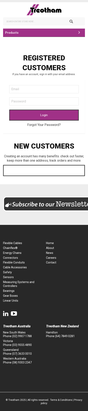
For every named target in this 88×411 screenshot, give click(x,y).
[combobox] (44, 21)
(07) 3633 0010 (22, 353)
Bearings (9, 290)
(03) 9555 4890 (22, 345)
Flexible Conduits (14, 262)
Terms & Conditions (61, 400)
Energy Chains (12, 252)
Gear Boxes (10, 295)
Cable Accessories (15, 267)
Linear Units (10, 300)
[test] (44, 9)
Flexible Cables (12, 243)
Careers (51, 257)
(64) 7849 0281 (65, 336)
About (50, 248)
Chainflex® (10, 248)
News (49, 252)
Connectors (10, 257)
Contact (51, 262)
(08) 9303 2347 (22, 362)
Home (50, 243)
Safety (7, 272)
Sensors (8, 277)
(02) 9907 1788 (22, 336)
